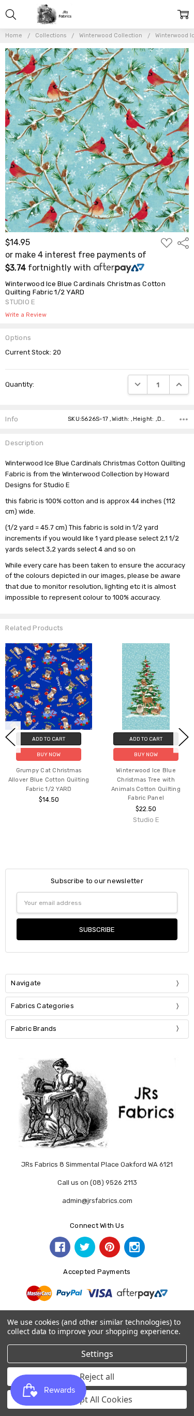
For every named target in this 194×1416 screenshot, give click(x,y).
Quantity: (19, 384)
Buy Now (49, 754)
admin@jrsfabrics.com (97, 1201)
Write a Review (26, 315)
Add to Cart (48, 739)
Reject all (97, 1376)
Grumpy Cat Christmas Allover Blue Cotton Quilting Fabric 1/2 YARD (48, 779)
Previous (10, 737)
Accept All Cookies (97, 1399)
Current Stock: (33, 352)
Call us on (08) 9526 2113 (97, 1182)
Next (183, 737)
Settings (97, 1354)
